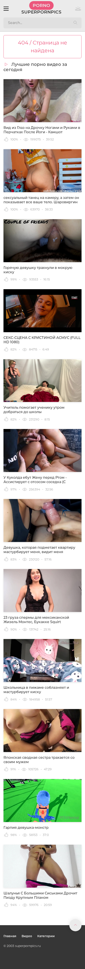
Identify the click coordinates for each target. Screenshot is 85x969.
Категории (46, 936)
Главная (9, 936)
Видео (27, 936)
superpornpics (41, 9)
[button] (5, 9)
